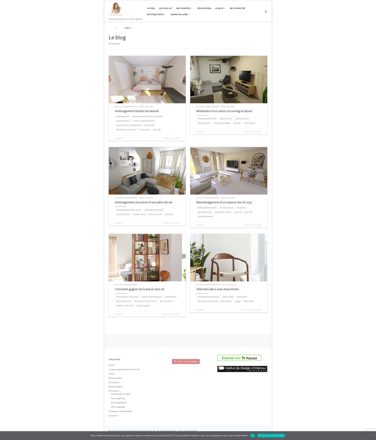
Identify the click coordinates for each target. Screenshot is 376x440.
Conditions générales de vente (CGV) (124, 369)
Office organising (118, 407)
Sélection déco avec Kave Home (217, 289)
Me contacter (114, 382)
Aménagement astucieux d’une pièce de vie (143, 202)
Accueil (112, 27)
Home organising (118, 398)
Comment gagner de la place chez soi (139, 289)
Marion (120, 138)
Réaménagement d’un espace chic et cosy (224, 202)
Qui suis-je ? (113, 415)
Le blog (120, 27)
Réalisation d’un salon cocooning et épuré (224, 111)
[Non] (372, 435)
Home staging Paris (118, 402)
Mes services (114, 391)
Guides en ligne (115, 378)
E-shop (111, 374)
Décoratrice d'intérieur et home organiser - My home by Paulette (146, 430)
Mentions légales (116, 386)
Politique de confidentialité (120, 411)
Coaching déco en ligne (121, 394)
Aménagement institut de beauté (137, 111)
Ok (252, 435)
